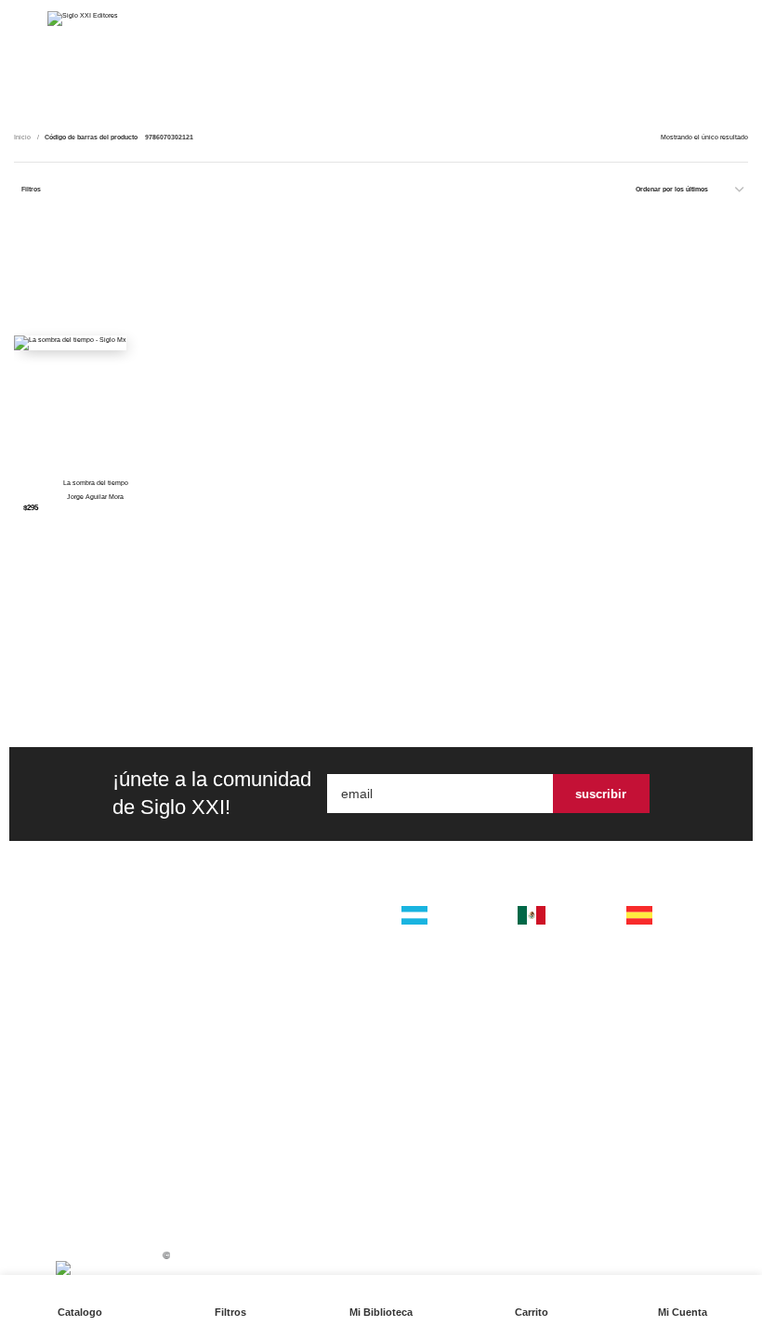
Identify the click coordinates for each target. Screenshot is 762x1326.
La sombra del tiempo (95, 482)
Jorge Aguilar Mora (95, 496)
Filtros (31, 189)
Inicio (23, 137)
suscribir (600, 794)
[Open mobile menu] (21, 18)
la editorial (291, 930)
